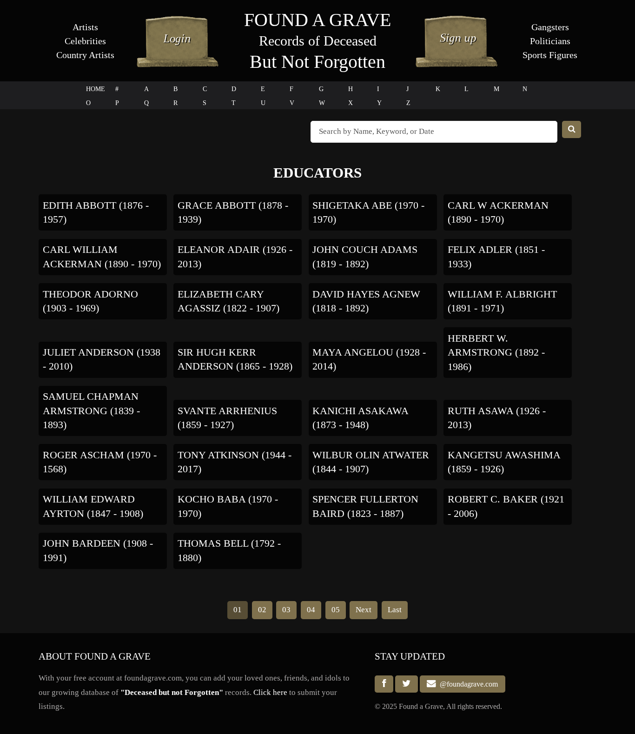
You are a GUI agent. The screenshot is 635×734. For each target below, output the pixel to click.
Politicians (550, 41)
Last (395, 609)
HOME (95, 89)
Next (363, 609)
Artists (85, 27)
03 (286, 609)
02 (262, 609)
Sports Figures (550, 55)
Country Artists (85, 55)
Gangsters (550, 27)
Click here (270, 692)
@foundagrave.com (467, 684)
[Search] (572, 129)
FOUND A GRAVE (317, 19)
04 (311, 609)
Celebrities (85, 41)
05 (335, 609)
